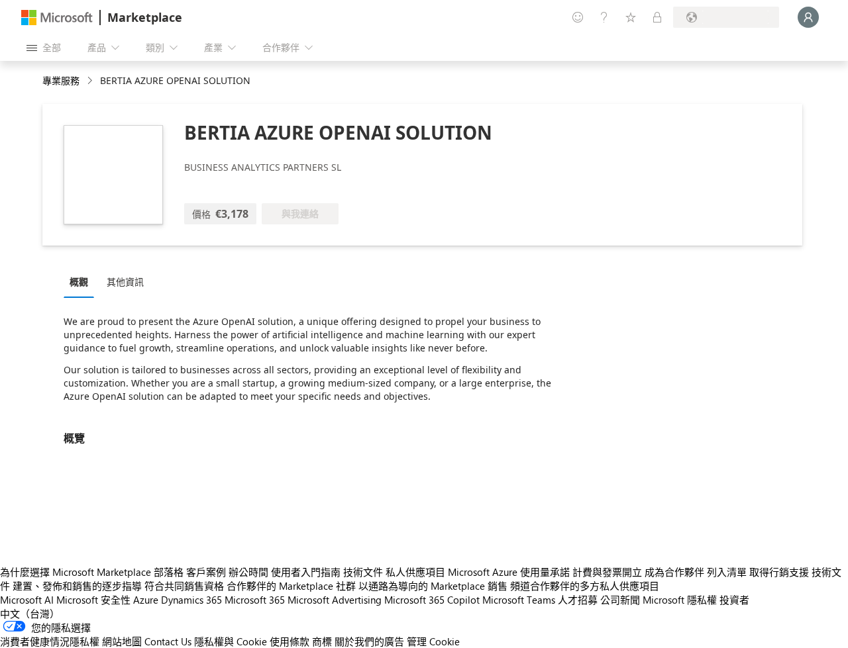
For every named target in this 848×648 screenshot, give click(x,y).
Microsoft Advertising (335, 599)
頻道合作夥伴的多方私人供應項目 (584, 585)
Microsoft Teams (518, 599)
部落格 (169, 572)
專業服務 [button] (61, 80)
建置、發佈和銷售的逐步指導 (77, 585)
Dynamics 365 (191, 599)
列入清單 (727, 572)
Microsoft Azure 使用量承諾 (509, 572)
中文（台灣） (30, 613)
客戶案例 (206, 572)
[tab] (82, 281)
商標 (322, 641)
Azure (145, 599)
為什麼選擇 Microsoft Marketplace (75, 572)
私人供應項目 (415, 572)
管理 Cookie (433, 641)
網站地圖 (122, 641)
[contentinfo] (91, 81)
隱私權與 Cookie (230, 641)
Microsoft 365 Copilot (432, 599)
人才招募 (578, 599)
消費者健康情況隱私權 (49, 641)
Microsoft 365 (255, 599)
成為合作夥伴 (674, 572)
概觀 (79, 281)
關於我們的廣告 (369, 641)
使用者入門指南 (306, 572)
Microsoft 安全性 (93, 599)
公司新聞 (620, 599)
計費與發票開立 (607, 572)
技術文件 (363, 572)
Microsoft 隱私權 (680, 599)
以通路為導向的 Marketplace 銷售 (432, 585)
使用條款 (289, 641)
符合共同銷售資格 (184, 585)
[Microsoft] (57, 17)
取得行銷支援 (779, 572)
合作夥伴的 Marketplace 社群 (291, 585)
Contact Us (167, 641)
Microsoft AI (27, 599)
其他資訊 (125, 281)
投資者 (734, 599)
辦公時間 (248, 572)
